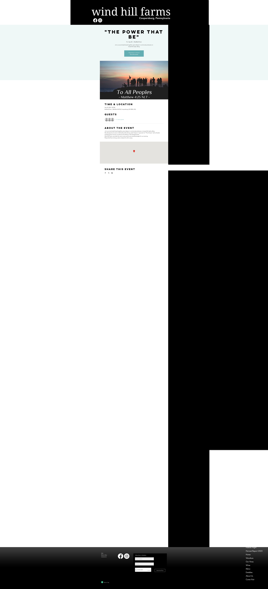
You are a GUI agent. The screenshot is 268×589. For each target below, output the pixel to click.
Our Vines (250, 562)
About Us (249, 576)
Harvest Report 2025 (254, 551)
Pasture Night (251, 547)
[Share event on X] (108, 172)
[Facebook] (95, 20)
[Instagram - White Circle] (100, 20)
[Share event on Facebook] (105, 172)
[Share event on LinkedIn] (112, 172)
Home (248, 554)
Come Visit (250, 579)
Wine (248, 565)
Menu (248, 569)
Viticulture (249, 558)
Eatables (249, 572)
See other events (134, 54)
